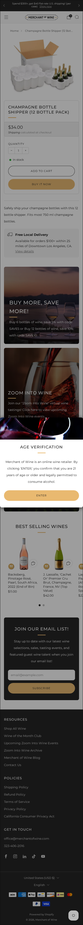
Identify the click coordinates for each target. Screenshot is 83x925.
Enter (41, 495)
